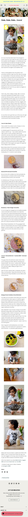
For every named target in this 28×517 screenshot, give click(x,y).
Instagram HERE (6, 466)
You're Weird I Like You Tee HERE (13, 461)
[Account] (24, 5)
